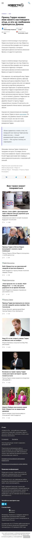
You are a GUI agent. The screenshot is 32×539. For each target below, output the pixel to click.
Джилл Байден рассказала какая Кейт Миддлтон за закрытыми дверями (14, 409)
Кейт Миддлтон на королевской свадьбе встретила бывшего (14, 267)
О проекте (5, 439)
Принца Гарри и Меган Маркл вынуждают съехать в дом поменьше (13, 249)
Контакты (15, 439)
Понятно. (26, 536)
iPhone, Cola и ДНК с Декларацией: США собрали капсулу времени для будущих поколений (15, 213)
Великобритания (8, 168)
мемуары (16, 169)
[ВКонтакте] (5, 504)
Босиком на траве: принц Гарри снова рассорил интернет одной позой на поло (14, 374)
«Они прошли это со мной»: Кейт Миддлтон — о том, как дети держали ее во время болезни (14, 285)
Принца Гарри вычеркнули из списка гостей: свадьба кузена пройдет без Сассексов (16, 305)
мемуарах (23, 114)
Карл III (17, 168)
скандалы (6, 171)
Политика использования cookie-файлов (14, 464)
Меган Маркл (7, 169)
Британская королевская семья (12, 166)
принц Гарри (24, 169)
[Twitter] (3, 504)
